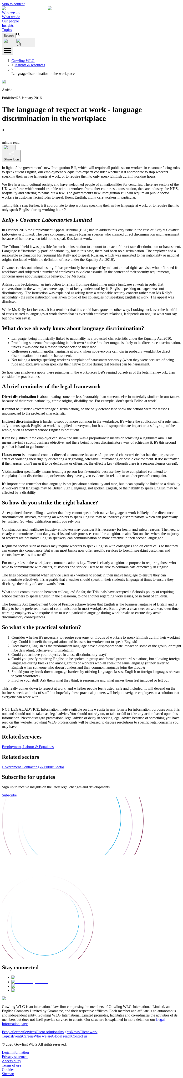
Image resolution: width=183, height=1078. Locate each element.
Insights (8, 25)
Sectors (17, 1032)
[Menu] (7, 51)
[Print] (8, 147)
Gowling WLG (23, 61)
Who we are (11, 12)
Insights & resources (30, 65)
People (7, 1032)
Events (17, 1036)
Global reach (61, 1036)
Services (29, 1032)
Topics (7, 30)
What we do (11, 17)
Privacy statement (15, 1057)
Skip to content (13, 4)
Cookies (8, 1070)
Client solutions (47, 1032)
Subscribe (9, 795)
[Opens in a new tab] (27, 977)
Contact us (79, 1036)
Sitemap (8, 1074)
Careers (28, 1036)
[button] (48, 8)
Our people (10, 21)
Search (9, 35)
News (75, 1032)
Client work (88, 1032)
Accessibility (11, 1061)
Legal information (15, 1052)
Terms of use (11, 1065)
